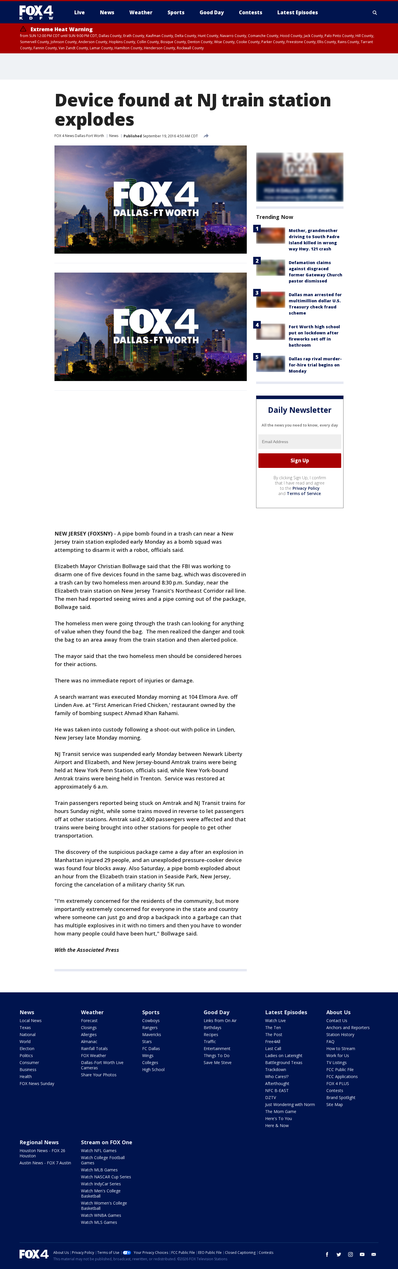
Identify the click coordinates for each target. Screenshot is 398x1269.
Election (27, 1048)
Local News (31, 1020)
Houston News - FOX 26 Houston (42, 1153)
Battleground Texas (283, 1062)
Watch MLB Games (99, 1170)
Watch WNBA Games (101, 1215)
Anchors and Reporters (348, 1027)
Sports (150, 1012)
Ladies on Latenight (283, 1055)
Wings (148, 1055)
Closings (89, 1027)
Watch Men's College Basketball (101, 1193)
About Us (338, 1012)
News (113, 135)
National (28, 1034)
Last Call (273, 1048)
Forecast (89, 1020)
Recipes (211, 1034)
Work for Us (337, 1055)
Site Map (334, 1104)
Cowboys (151, 1020)
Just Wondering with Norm (290, 1104)
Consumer (29, 1062)
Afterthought (277, 1083)
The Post (273, 1034)
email (373, 1254)
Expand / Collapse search (374, 12)
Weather (92, 1012)
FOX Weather (93, 1055)
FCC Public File (340, 1069)
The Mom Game (280, 1111)
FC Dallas (151, 1048)
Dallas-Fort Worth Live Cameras (102, 1065)
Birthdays (212, 1027)
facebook (327, 1254)
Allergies (89, 1034)
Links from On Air (220, 1020)
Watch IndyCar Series (101, 1183)
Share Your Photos (99, 1074)
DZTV (270, 1097)
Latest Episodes (286, 1012)
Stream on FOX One (106, 1142)
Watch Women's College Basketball (104, 1205)
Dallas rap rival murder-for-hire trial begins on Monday (315, 365)
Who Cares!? (276, 1076)
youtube (362, 1254)
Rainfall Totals (94, 1048)
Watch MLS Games (99, 1222)
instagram (350, 1254)
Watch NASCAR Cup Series (106, 1177)
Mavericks (151, 1034)
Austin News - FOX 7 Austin (45, 1163)
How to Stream (340, 1048)
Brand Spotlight (340, 1097)
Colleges (150, 1062)
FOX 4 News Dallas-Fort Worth (79, 135)
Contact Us (336, 1020)
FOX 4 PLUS (337, 1083)
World (25, 1041)
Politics (26, 1055)
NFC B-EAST (277, 1090)
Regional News (39, 1142)
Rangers (150, 1027)
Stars (147, 1041)
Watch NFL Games (99, 1150)
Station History (340, 1034)
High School (153, 1069)
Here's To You (278, 1118)
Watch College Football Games (103, 1160)
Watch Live (275, 1020)
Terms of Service (304, 493)
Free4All (272, 1041)
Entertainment (217, 1048)
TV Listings (336, 1062)
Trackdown (275, 1069)
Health (26, 1076)
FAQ (330, 1041)
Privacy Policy (306, 488)
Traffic (210, 1041)
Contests (334, 1090)
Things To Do (217, 1055)
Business (28, 1069)
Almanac (89, 1041)
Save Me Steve (218, 1062)
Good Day (216, 1012)
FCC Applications (342, 1076)
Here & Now (277, 1125)
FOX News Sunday (37, 1083)
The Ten (273, 1027)
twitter (339, 1254)
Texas (25, 1027)
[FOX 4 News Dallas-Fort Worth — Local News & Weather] (39, 13)
